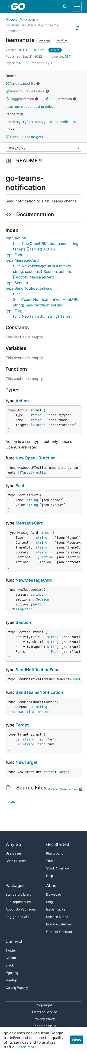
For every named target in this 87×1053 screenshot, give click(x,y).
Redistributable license (27, 91)
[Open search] (65, 6)
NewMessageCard (34, 580)
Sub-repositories (18, 902)
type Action (16, 238)
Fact (20, 485)
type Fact (14, 254)
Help (49, 876)
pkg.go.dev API (17, 917)
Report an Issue (44, 1026)
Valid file (22, 83)
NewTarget (27, 762)
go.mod (24, 83)
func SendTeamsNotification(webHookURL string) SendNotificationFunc (46, 299)
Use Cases (14, 853)
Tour (49, 861)
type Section (17, 282)
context (79, 679)
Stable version (61, 99)
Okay (76, 1040)
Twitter (11, 950)
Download (53, 894)
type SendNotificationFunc (29, 288)
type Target (16, 310)
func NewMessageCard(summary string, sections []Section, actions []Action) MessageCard (42, 271)
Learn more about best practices (30, 106)
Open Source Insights (26, 137)
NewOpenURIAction (36, 457)
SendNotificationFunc (37, 669)
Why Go (13, 844)
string (36, 415)
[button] (7, 83)
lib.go (10, 801)
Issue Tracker (56, 909)
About (52, 885)
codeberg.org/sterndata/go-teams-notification (32, 28)
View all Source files (63, 789)
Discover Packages (20, 19)
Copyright (44, 1005)
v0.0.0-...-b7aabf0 (27, 50)
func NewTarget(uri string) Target (42, 316)
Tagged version (22, 99)
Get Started (57, 844)
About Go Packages (21, 909)
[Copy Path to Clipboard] (77, 28)
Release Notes (57, 917)
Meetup (11, 980)
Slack (10, 965)
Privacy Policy (44, 1019)
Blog (49, 902)
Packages (15, 885)
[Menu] (43, 148)
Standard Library (18, 894)
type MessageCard (22, 260)
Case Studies (16, 861)
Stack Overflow (58, 868)
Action (22, 400)
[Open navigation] (76, 6)
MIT (68, 56)
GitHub (11, 958)
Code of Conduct (59, 932)
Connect (14, 941)
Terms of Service (44, 1012)
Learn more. (26, 1047)
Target (39, 425)
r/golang (12, 973)
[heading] (20, 6)
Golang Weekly (17, 988)
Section (46, 557)
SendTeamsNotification (39, 692)
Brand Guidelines (59, 924)
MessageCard (29, 523)
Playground (55, 853)
